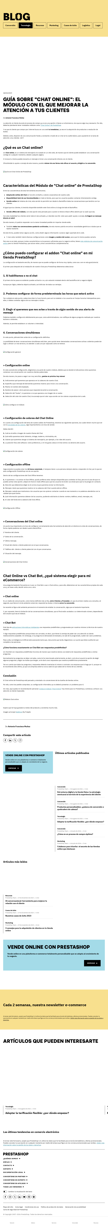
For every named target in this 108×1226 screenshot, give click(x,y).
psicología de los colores (16, 425)
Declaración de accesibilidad (75, 1207)
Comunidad (75, 1223)
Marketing (53, 25)
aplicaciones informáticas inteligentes (25, 627)
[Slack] (34, 1197)
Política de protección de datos (52, 1207)
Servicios (54, 1223)
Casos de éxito (70, 25)
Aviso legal (19, 1207)
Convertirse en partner (14, 1176)
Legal (98, 25)
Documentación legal (13, 1172)
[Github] (29, 1197)
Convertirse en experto (14, 1180)
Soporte (7, 1169)
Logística (86, 25)
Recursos (96, 1223)
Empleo (6, 1162)
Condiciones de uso (32, 1207)
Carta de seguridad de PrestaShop (15, 1210)
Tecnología (25, 25)
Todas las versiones (12, 1187)
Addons (33, 1223)
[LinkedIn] (10, 740)
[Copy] (20, 740)
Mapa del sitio (8, 1207)
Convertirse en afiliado (14, 1183)
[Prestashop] (12, 5)
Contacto (7, 1165)
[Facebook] (5, 740)
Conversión (10, 25)
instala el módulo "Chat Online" (50, 689)
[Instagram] (10, 1197)
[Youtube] (24, 1197)
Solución (12, 1223)
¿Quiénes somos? (10, 1159)
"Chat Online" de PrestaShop (50, 125)
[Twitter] (15, 740)
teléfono (19, 712)
